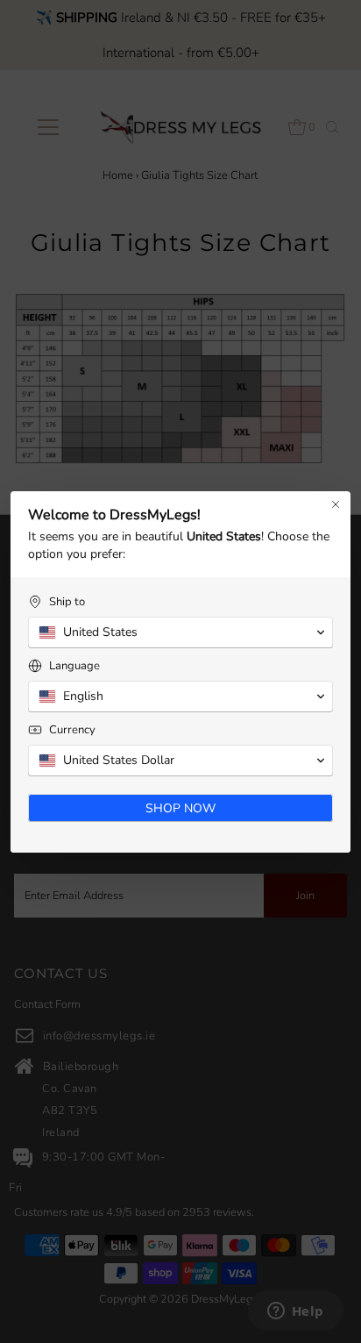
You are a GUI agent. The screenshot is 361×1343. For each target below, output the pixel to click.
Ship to (67, 602)
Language (74, 666)
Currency (72, 730)
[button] (180, 632)
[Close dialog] (335, 504)
